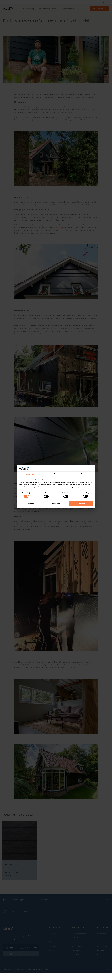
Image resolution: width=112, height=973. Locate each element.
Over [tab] (82, 474)
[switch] (46, 496)
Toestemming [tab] (30, 474)
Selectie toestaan (56, 503)
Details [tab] (56, 474)
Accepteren (81, 503)
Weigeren (31, 503)
